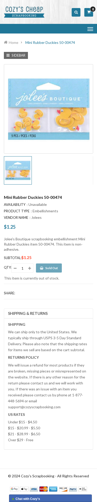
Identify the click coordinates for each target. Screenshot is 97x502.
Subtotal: (12, 258)
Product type (16, 211)
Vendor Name (16, 217)
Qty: (7, 267)
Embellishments (45, 211)
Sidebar (18, 55)
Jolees (36, 217)
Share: (9, 293)
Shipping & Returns (28, 313)
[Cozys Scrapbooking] (48, 488)
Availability (14, 204)
